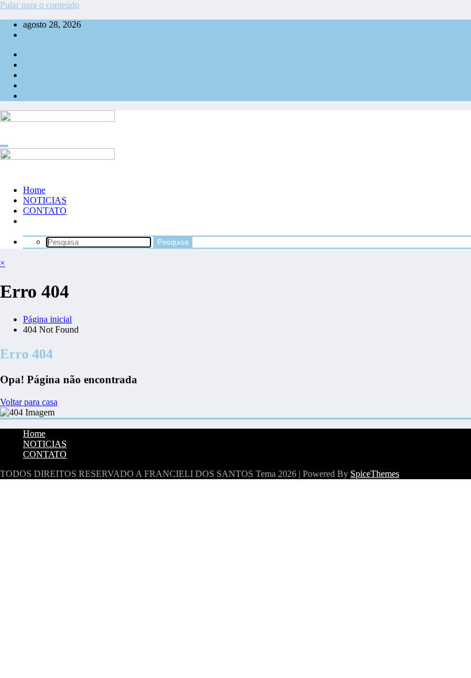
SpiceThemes (374, 474)
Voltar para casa (28, 402)
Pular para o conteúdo (39, 5)
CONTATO (45, 210)
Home (34, 190)
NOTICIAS (45, 200)
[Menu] (4, 146)
